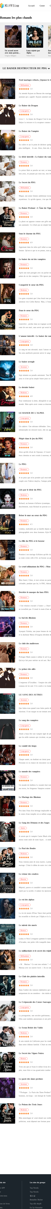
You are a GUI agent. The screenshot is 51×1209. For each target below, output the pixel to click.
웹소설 (32, 1196)
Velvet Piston (30, 56)
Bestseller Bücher (36, 1200)
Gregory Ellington (10, 56)
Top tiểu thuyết (35, 1204)
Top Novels (34, 1188)
